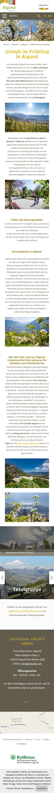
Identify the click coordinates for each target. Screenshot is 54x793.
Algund (15, 44)
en (50, 16)
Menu (14, 16)
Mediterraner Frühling (40, 44)
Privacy (37, 739)
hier (13, 784)
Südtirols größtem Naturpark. (25, 611)
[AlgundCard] (39, 443)
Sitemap (46, 739)
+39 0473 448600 (33, 641)
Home (6, 44)
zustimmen (41, 788)
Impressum (28, 739)
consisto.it (33, 743)
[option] (27, 30)
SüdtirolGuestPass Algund (28, 443)
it (45, 16)
